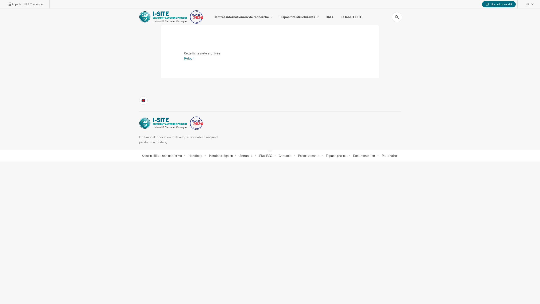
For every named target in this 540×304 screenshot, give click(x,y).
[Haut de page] (33, 291)
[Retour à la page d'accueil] (171, 17)
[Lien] (143, 100)
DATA (329, 17)
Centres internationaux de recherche (241, 17)
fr (527, 4)
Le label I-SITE (351, 17)
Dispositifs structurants (297, 17)
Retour (189, 58)
